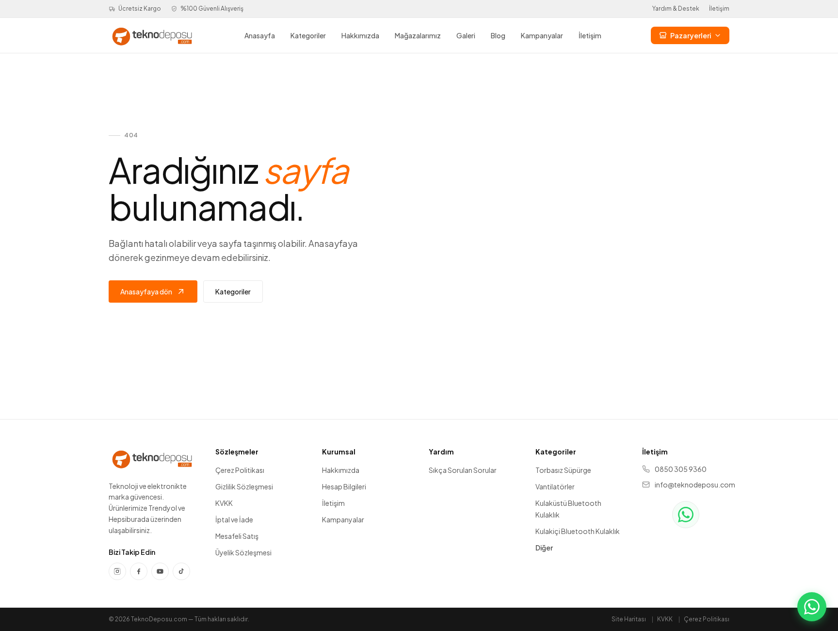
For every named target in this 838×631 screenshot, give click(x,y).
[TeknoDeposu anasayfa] (152, 35)
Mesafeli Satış (236, 536)
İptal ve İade (234, 519)
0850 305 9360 (681, 469)
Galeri (465, 35)
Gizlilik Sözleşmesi (244, 486)
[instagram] (117, 571)
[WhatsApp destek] (685, 514)
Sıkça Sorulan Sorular (463, 470)
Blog (498, 35)
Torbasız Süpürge (563, 470)
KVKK (224, 503)
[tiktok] (181, 571)
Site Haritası (629, 619)
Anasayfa (259, 35)
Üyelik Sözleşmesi (243, 552)
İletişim (719, 8)
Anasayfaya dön (146, 291)
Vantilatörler (555, 486)
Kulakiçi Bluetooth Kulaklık (577, 531)
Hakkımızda (360, 35)
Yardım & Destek (675, 8)
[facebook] (138, 571)
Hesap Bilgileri (344, 486)
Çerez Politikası (239, 470)
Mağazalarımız (418, 35)
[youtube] (160, 571)
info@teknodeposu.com (692, 484)
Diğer (544, 547)
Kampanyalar (542, 35)
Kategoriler (308, 35)
